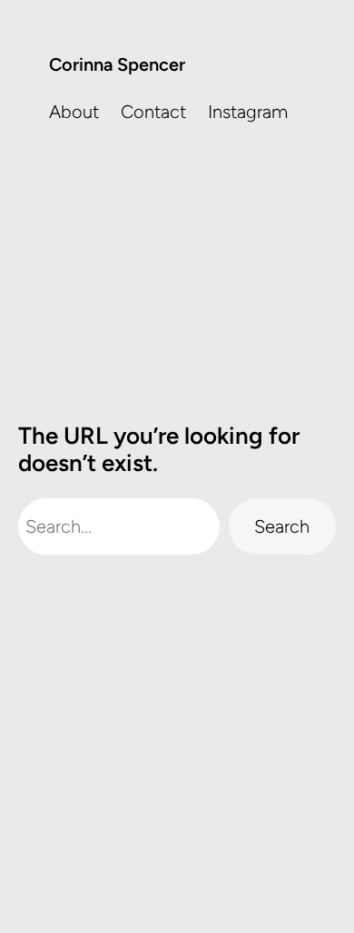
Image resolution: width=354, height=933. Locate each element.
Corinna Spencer (117, 64)
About (74, 112)
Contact (153, 112)
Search (282, 526)
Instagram (248, 112)
